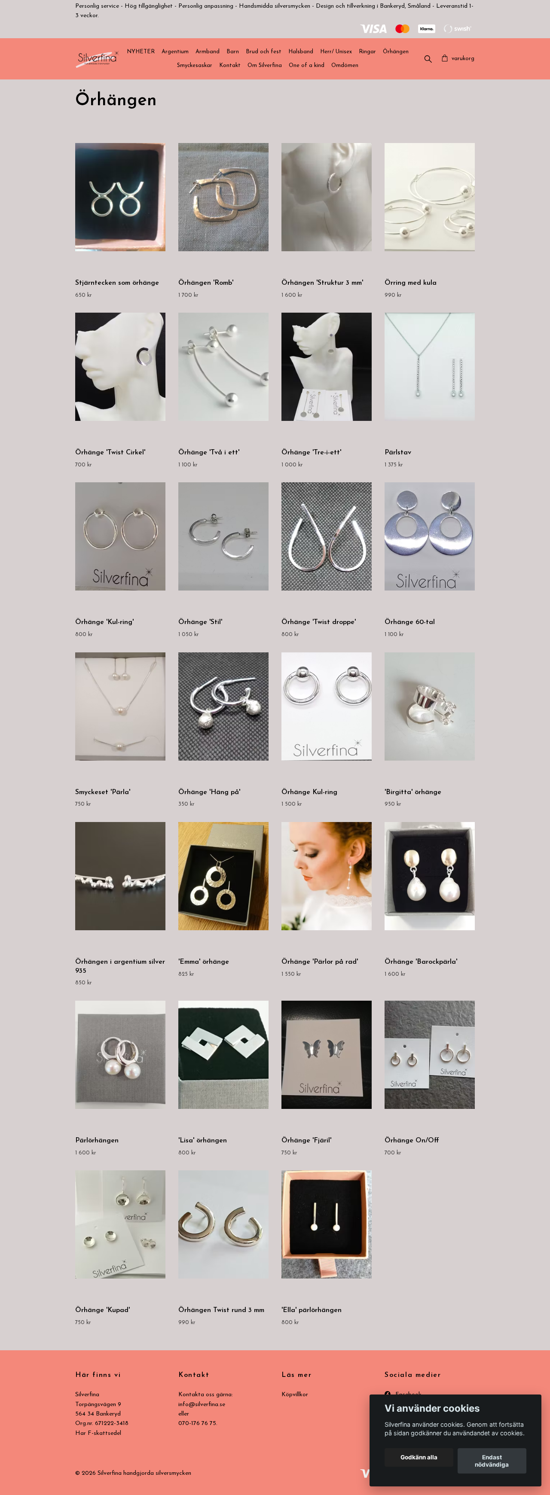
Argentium (175, 52)
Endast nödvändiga (492, 1461)
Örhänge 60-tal (410, 622)
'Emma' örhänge (203, 962)
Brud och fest (263, 52)
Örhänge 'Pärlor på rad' (319, 962)
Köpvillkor (294, 1394)
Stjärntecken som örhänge (117, 283)
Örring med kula (411, 283)
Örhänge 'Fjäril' (306, 1140)
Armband (208, 52)
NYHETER (141, 52)
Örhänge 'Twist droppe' (318, 622)
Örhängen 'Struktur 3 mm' (322, 283)
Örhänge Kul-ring (309, 792)
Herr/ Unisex (336, 52)
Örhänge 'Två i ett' (208, 452)
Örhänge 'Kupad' (102, 1310)
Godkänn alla (418, 1457)
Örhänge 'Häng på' (209, 792)
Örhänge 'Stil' (200, 622)
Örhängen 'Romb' (205, 283)
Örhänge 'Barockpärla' (421, 962)
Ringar (367, 52)
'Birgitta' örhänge (413, 792)
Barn (232, 52)
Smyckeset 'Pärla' (102, 792)
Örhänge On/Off (412, 1140)
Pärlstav (398, 452)
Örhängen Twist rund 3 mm (221, 1310)
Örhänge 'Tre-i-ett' (311, 452)
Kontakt (230, 65)
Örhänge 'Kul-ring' (104, 622)
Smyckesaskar (194, 65)
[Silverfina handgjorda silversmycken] (97, 59)
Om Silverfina (265, 65)
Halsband (300, 52)
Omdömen (344, 65)
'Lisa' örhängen (202, 1140)
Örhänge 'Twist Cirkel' (110, 452)
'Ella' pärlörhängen (311, 1310)
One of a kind (306, 65)
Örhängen (396, 52)
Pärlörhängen (97, 1140)
